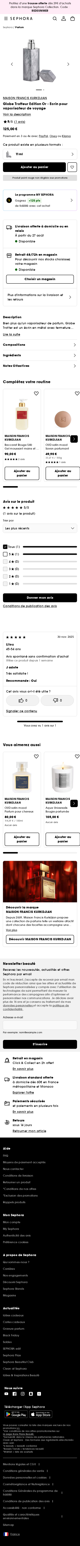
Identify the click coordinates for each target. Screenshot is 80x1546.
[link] (40, 597)
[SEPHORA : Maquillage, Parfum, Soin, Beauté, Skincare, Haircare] (21, 18)
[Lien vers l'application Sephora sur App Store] (40, 1414)
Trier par (8, 520)
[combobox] (40, 528)
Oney (53, 136)
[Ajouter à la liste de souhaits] (36, 393)
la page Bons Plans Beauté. (18, 1434)
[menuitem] (63, 18)
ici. (18, 1428)
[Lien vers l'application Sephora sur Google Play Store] (16, 1414)
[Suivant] (68, 64)
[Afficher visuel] (39, 61)
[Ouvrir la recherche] (55, 18)
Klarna (66, 136)
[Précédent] (12, 64)
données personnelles (18, 1005)
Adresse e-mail (13, 1017)
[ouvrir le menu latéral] (6, 18)
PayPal (43, 136)
